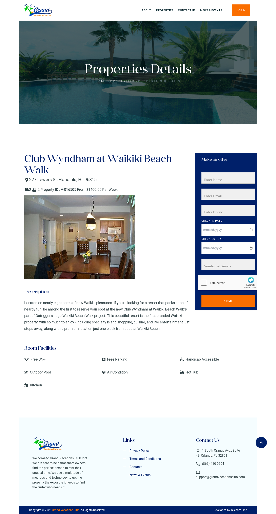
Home (101, 81)
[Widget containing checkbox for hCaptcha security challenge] (228, 282)
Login (241, 10)
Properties (164, 10)
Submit (228, 300)
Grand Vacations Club (65, 510)
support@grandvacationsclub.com (220, 477)
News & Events (211, 10)
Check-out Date (213, 239)
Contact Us (186, 10)
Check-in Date (211, 220)
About (146, 10)
